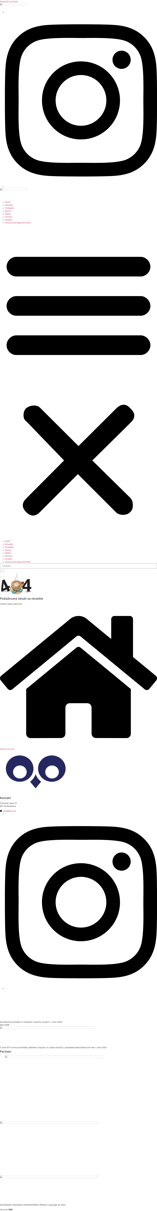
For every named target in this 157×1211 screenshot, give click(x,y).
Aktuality (9, 205)
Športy (8, 211)
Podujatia (9, 208)
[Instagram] (81, 186)
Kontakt (8, 220)
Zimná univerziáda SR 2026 (17, 222)
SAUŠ (7, 202)
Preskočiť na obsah (9, 1)
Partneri (8, 217)
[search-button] (2, 571)
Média (8, 214)
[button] (78, 382)
